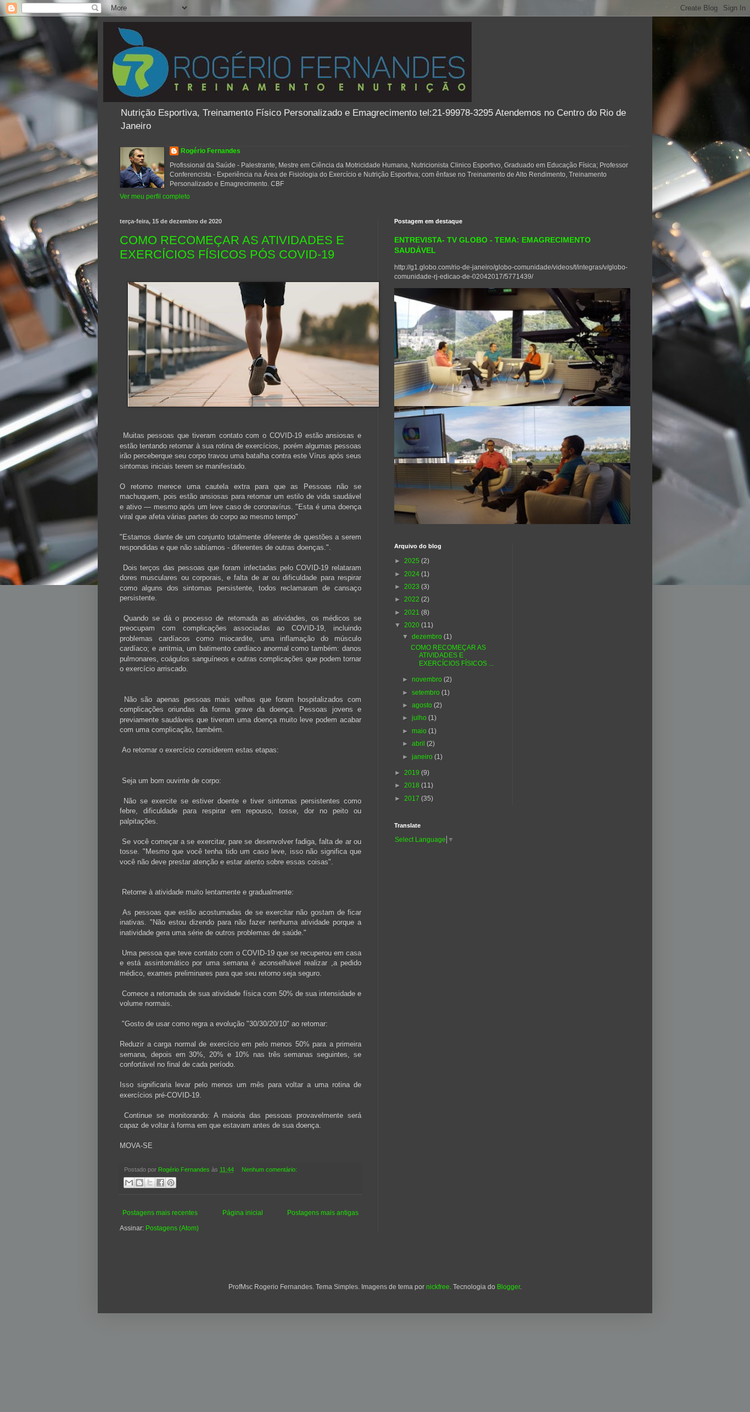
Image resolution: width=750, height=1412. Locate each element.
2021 (412, 612)
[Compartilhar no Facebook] (160, 1182)
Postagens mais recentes (160, 1213)
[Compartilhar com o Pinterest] (170, 1182)
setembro (426, 692)
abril (419, 743)
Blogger (508, 1287)
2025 (412, 561)
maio (420, 731)
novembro (428, 679)
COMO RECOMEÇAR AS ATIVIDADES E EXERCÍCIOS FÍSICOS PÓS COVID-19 (232, 247)
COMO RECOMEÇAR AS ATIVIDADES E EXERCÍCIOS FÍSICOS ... (452, 655)
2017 (412, 798)
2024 (412, 574)
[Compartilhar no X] (149, 1182)
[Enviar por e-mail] (129, 1182)
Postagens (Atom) (172, 1228)
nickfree (438, 1287)
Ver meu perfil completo (155, 196)
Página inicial (242, 1213)
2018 (412, 785)
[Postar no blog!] (139, 1182)
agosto (423, 705)
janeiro (423, 757)
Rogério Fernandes (210, 151)
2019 (412, 773)
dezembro (428, 636)
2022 (412, 599)
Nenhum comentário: (269, 1169)
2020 (412, 625)
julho (420, 718)
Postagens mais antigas (323, 1213)
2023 (412, 586)
